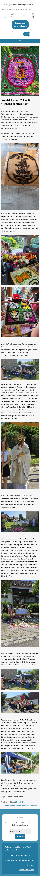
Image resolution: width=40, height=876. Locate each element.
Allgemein (5, 806)
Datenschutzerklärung (19, 825)
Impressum (31, 865)
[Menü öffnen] (20, 41)
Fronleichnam (15, 806)
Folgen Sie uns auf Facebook (20, 855)
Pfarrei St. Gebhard (29, 806)
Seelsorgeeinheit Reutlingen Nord (17, 4)
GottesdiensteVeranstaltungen (20, 24)
